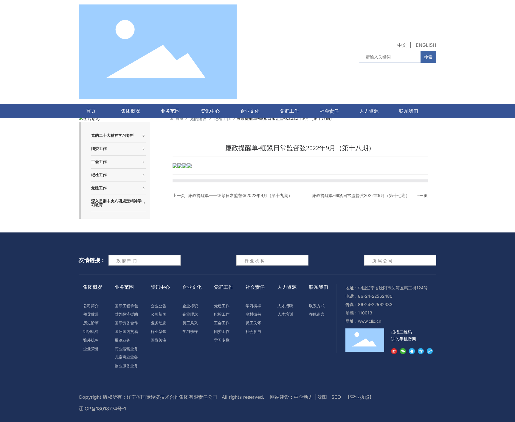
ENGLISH (426, 45)
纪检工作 (222, 118)
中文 (402, 45)
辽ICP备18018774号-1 (102, 409)
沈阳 (322, 397)
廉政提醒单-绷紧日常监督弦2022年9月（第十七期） (361, 195)
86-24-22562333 (375, 304)
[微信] (403, 350)
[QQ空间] (421, 350)
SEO (336, 397)
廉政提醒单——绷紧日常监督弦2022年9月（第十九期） (240, 195)
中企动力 (303, 397)
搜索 (428, 57)
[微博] (394, 350)
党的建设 (198, 118)
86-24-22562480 (375, 296)
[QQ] (412, 350)
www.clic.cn (369, 321)
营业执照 (359, 397)
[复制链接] (430, 350)
